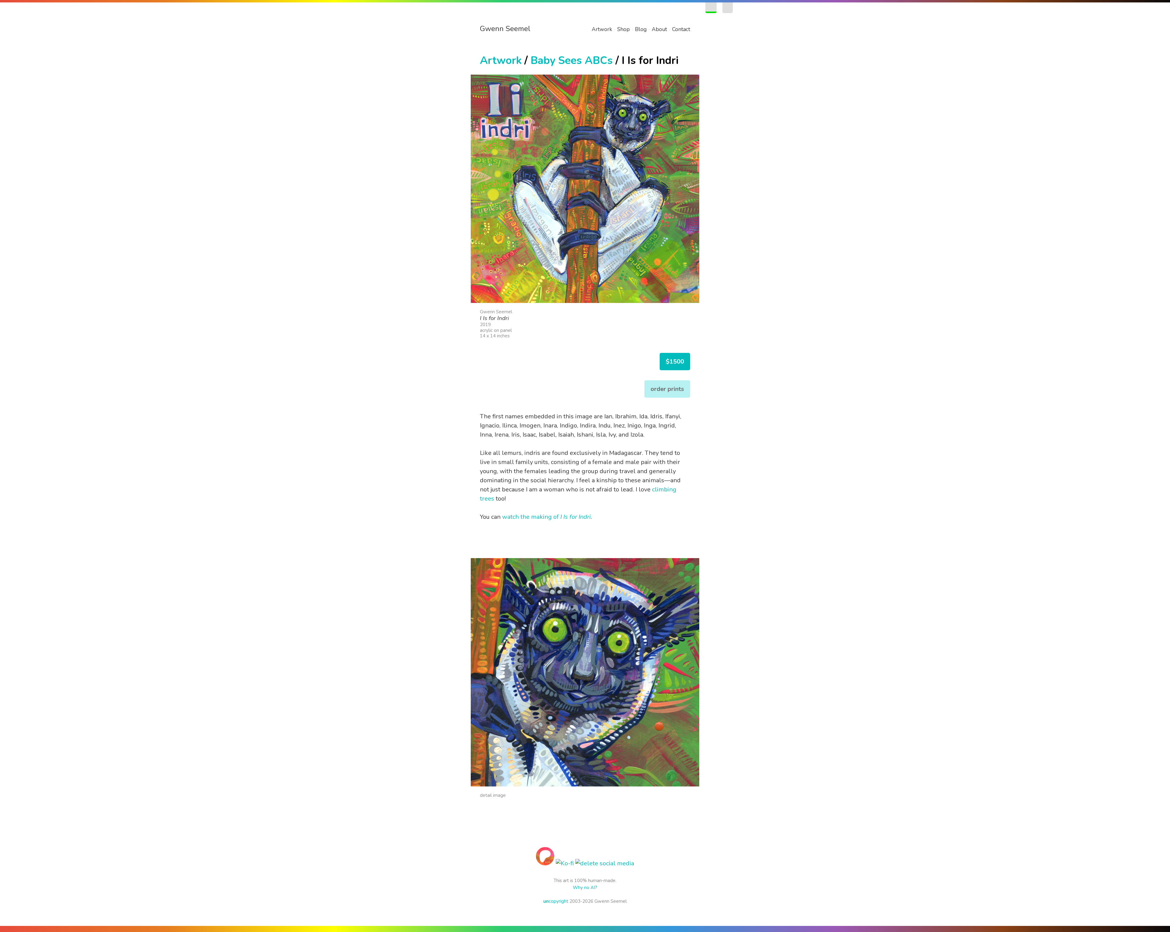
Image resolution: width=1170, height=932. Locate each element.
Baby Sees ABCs (571, 60)
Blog (641, 29)
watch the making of (546, 517)
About (659, 29)
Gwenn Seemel (505, 28)
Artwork (602, 29)
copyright (555, 901)
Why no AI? (585, 888)
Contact (681, 29)
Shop (623, 29)
